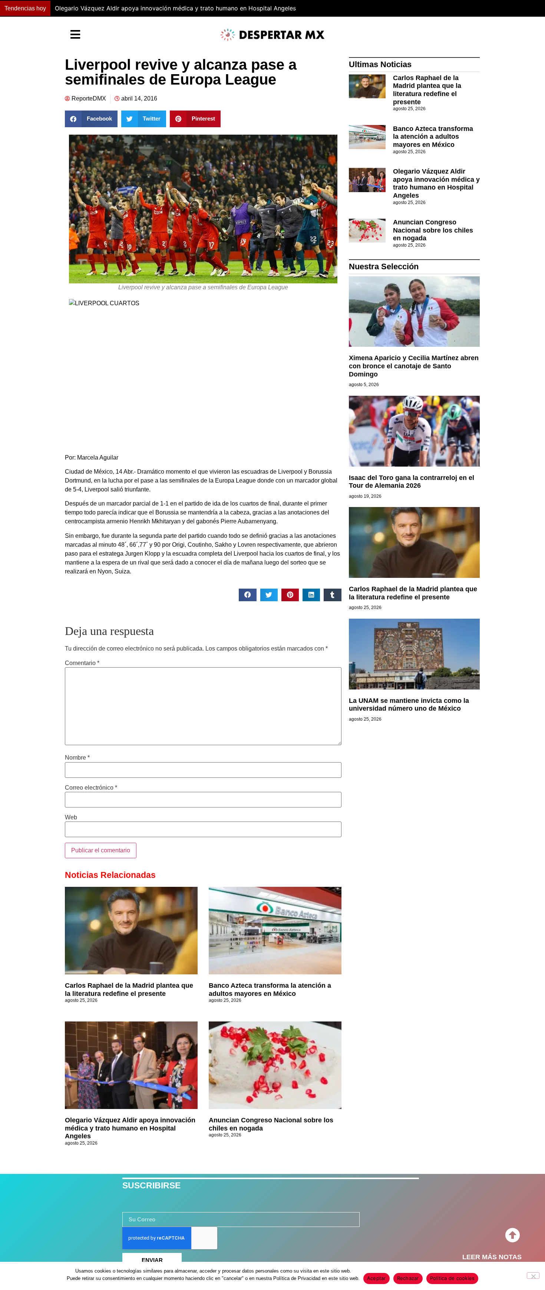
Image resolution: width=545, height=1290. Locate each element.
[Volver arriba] (512, 1235)
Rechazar (408, 1278)
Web (71, 817)
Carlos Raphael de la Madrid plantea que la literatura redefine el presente (129, 989)
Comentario (82, 663)
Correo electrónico (91, 788)
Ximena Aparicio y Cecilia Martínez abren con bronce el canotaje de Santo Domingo (414, 366)
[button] (400, 8)
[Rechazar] (533, 1275)
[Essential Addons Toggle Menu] (75, 35)
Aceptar (376, 1278)
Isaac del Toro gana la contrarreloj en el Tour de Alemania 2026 (411, 482)
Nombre (77, 758)
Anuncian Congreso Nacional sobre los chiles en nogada (433, 230)
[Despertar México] (272, 34)
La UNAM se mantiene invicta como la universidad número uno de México (409, 705)
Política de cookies (452, 1278)
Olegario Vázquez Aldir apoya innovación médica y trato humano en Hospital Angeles (130, 1128)
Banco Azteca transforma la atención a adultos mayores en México (270, 989)
